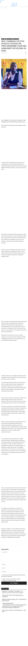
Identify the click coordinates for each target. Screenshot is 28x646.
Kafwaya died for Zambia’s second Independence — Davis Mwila (14, 611)
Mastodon (2, 0)
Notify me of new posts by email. (9, 580)
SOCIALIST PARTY (9, 38)
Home (2, 7)
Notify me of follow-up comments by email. (11, 579)
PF (5, 38)
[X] (5, 56)
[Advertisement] (14, 24)
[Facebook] (2, 56)
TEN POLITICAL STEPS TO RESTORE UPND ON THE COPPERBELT (12, 596)
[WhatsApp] (11, 56)
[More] (14, 56)
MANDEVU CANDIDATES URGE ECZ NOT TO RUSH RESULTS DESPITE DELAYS (14, 600)
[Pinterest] (8, 56)
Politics (6, 7)
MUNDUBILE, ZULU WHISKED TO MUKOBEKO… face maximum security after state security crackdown (12, 592)
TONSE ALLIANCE (15, 38)
